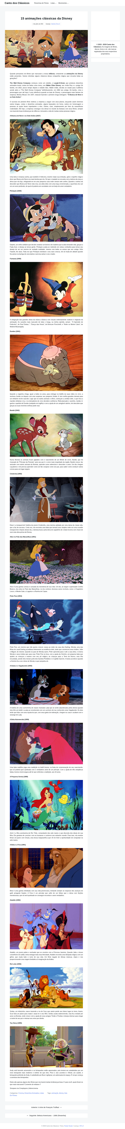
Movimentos (62, 3)
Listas (53, 3)
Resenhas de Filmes (41, 3)
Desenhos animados (32, 1093)
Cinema (21, 1093)
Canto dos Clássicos (17, 3)
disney (61, 1093)
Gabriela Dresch (55, 24)
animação (54, 1093)
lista (65, 1093)
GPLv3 (81, 1126)
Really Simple (68, 1126)
